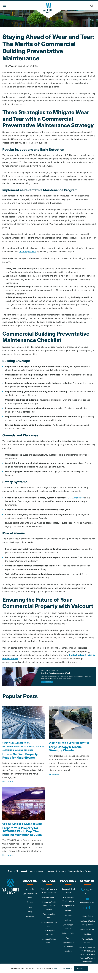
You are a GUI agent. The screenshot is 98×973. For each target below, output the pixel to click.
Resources (30, 916)
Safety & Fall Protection (15, 743)
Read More (7, 781)
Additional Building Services (49, 941)
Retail (68, 938)
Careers (30, 902)
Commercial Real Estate (79, 871)
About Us (30, 889)
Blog (30, 912)
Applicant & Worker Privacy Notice (87, 923)
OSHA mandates (76, 498)
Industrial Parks (68, 933)
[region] (49, 968)
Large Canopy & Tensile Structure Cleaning (65, 748)
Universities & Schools (68, 926)
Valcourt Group (49, 10)
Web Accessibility (87, 929)
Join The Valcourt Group (30, 895)
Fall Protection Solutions (49, 932)
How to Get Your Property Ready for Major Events (20, 755)
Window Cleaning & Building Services (69, 743)
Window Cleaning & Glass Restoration (49, 891)
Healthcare (68, 920)
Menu (4, 5)
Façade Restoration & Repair (49, 924)
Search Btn (91, 5)
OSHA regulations (27, 251)
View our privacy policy (63, 968)
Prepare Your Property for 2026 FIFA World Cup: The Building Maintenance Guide (22, 831)
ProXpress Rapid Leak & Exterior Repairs (49, 905)
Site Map (87, 934)
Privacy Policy (87, 916)
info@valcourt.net (88, 900)
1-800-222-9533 (86, 891)
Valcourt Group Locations (42, 871)
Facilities (68, 910)
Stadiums (68, 951)
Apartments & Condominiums (68, 899)
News (30, 907)
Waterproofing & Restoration (18, 746)
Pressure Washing (49, 897)
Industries (61, 871)
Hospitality (68, 915)
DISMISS (80, 968)
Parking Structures (68, 906)
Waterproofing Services (49, 916)
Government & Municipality (68, 944)
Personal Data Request (87, 940)
